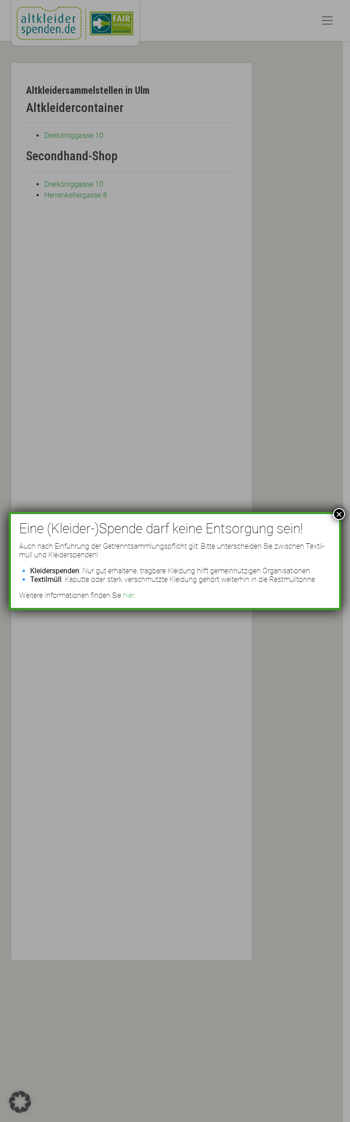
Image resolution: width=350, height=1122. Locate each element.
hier (128, 595)
